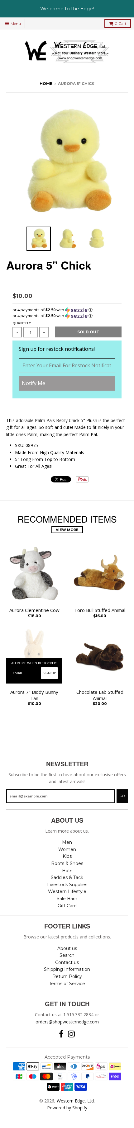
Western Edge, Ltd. (76, 1101)
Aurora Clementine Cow (34, 610)
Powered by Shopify (67, 1108)
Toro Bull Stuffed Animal (99, 610)
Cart (121, 23)
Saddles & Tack (67, 877)
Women (67, 849)
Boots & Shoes (67, 863)
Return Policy (67, 976)
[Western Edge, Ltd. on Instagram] (71, 1034)
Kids (67, 856)
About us (67, 948)
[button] (67, 310)
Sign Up (49, 673)
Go (122, 796)
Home (46, 83)
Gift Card (67, 906)
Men (67, 842)
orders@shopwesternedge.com (67, 1022)
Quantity (21, 323)
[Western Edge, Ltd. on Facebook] (61, 1034)
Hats (67, 870)
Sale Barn (67, 898)
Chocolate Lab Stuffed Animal (99, 695)
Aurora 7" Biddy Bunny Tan (34, 695)
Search (67, 955)
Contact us (67, 962)
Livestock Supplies (67, 884)
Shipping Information (67, 969)
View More (67, 530)
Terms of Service (67, 983)
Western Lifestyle (67, 891)
